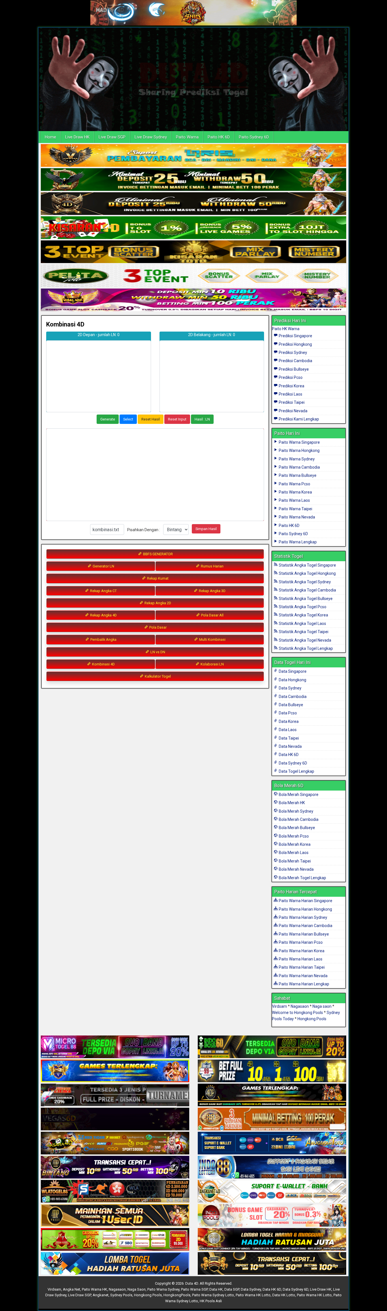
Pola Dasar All (212, 615)
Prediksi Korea (291, 386)
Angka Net (71, 1289)
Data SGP (231, 1289)
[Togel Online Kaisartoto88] (115, 1239)
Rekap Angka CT (103, 591)
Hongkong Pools (311, 1019)
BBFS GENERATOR (157, 554)
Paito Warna (187, 137)
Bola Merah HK (291, 802)
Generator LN (103, 566)
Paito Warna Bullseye (297, 475)
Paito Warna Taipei (295, 509)
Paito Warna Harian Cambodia (305, 925)
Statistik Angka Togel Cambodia (307, 590)
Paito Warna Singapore (299, 442)
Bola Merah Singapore (298, 794)
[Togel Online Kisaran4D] (193, 228)
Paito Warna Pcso (294, 484)
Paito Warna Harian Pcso (300, 942)
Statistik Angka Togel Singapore (307, 565)
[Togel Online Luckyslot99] (272, 1071)
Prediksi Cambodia (295, 360)
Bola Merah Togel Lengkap (302, 878)
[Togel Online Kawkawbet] (115, 1095)
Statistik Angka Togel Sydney (304, 582)
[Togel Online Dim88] (193, 180)
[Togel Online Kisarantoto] (193, 252)
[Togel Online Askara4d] (115, 1143)
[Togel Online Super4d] (193, 204)
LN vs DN (157, 652)
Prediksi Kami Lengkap (298, 419)
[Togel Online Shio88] (272, 1239)
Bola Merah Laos (293, 852)
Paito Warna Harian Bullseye (303, 934)
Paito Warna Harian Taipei (301, 967)
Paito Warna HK (94, 1289)
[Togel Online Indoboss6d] (272, 1047)
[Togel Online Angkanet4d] (272, 1191)
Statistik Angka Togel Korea (303, 615)
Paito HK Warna (285, 328)
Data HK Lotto (283, 1295)
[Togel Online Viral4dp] (193, 300)
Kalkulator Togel (157, 676)
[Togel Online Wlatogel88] (115, 1191)
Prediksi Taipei (291, 402)
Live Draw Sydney (151, 137)
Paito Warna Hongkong (299, 450)
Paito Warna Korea (295, 492)
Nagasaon (300, 1006)
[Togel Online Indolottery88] (272, 1167)
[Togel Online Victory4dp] (115, 1071)
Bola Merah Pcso (293, 836)
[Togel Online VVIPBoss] (193, 155)
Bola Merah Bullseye (296, 827)
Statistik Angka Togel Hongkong (307, 573)
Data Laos (287, 729)
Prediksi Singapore (295, 336)
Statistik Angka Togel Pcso (302, 607)
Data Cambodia (292, 696)
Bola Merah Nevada (296, 869)
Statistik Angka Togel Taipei (303, 631)
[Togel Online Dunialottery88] (272, 1119)
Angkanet (101, 1295)
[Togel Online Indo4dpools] (115, 1263)
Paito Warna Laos (294, 500)
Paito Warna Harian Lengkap (303, 984)
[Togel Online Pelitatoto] (193, 276)
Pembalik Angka (103, 639)
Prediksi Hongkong (295, 344)
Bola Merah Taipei (294, 861)
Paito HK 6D (219, 137)
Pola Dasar (157, 627)
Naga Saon (136, 1289)
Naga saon (321, 1006)
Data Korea (288, 721)
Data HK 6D (288, 754)
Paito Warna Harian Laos (300, 959)
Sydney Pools (121, 1295)
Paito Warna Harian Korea (301, 951)
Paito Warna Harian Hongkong (305, 909)
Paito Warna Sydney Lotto (213, 1295)
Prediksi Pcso (290, 377)
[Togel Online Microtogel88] (115, 1047)
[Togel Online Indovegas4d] (272, 1263)
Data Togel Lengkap (296, 771)
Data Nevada (290, 746)
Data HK (216, 1289)
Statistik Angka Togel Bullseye (305, 598)
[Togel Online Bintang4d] (115, 1167)
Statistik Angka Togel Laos (302, 623)
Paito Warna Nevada (296, 517)
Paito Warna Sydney (296, 459)
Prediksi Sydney (292, 352)
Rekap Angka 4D (103, 615)
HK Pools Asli (211, 1301)
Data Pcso (287, 713)
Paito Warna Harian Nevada (303, 975)
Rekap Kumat (157, 578)
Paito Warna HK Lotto (253, 1295)
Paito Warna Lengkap (297, 542)
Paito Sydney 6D (254, 137)
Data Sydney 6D (292, 763)
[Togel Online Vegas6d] (115, 1119)
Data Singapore (292, 671)
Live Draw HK (77, 137)
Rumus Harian (212, 566)
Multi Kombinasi (212, 639)
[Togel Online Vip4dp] (272, 1095)
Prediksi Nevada (292, 411)
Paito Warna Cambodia (299, 467)
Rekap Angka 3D (212, 591)
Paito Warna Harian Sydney (302, 917)
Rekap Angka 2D (157, 603)
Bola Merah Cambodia (298, 819)
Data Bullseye (290, 705)
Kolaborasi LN (212, 664)
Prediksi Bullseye (293, 369)
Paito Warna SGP (194, 1289)
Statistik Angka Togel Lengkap (305, 648)
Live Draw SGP (112, 137)
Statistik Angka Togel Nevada (304, 640)
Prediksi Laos (290, 394)
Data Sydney (289, 688)
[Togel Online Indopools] (272, 1215)
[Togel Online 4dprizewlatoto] (115, 1215)
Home (50, 137)
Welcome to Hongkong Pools (297, 1012)
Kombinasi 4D (65, 324)
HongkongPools (176, 1295)
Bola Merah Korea (294, 844)
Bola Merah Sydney (295, 811)
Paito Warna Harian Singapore (305, 900)
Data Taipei (288, 738)
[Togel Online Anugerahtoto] (272, 1143)
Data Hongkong (292, 680)
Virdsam (279, 1006)
